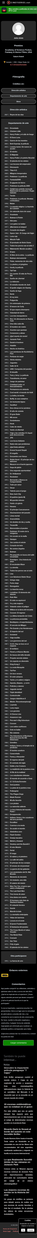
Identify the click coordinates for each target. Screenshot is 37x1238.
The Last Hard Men (17, 891)
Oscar (12, 488)
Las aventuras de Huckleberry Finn (21, 353)
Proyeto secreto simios (19, 658)
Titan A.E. (13, 170)
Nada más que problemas (20, 444)
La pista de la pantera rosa (20, 788)
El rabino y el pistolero (18, 856)
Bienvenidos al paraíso (19, 528)
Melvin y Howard (16, 841)
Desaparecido (15, 814)
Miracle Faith (15, 239)
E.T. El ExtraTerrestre (18, 65)
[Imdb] (5, 975)
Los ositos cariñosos (18, 726)
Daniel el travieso (16, 342)
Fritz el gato (14, 944)
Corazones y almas (17, 333)
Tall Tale (13, 271)
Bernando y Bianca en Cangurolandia (18, 481)
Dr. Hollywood (15, 474)
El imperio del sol (16, 631)
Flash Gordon (15, 835)
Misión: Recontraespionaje (20, 702)
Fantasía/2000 (15, 180)
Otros (18, 101)
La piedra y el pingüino (19, 264)
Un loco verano (16, 674)
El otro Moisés (15, 847)
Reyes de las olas (17, 115)
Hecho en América (17, 349)
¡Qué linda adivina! (17, 447)
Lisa (11, 574)
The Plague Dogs (16, 794)
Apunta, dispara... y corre (19, 683)
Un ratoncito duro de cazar (20, 211)
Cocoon (13, 723)
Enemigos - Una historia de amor (20, 560)
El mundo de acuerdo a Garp (21, 778)
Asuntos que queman (18, 330)
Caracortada (15, 753)
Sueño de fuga (15, 291)
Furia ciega (14, 583)
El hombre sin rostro (18, 327)
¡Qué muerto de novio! (18, 336)
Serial (12, 850)
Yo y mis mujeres (16, 603)
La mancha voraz (16, 589)
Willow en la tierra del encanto (21, 610)
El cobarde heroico (17, 905)
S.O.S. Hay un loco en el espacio (19, 645)
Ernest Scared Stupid (18, 450)
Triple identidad (16, 692)
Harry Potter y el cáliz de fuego (22, 134)
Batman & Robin (16, 218)
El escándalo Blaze (17, 564)
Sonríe (12, 908)
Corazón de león (16, 545)
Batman (13, 552)
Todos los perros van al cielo (21, 571)
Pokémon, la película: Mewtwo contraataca (21, 200)
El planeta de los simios (19, 161)
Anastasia (14, 214)
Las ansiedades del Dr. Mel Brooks (20, 873)
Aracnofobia (15, 519)
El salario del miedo (17, 883)
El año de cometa (16, 411)
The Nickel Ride (16, 935)
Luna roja (13, 236)
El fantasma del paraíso (19, 927)
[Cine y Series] (18, 4)
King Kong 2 (15, 664)
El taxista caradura (17, 750)
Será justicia (15, 785)
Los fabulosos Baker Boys (20, 577)
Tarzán (12, 196)
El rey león (14, 297)
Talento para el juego (18, 491)
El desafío (14, 372)
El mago (13, 853)
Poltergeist (14, 791)
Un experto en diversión (19, 661)
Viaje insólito (15, 638)
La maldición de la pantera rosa (22, 769)
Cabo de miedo (16, 427)
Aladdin (13, 345)
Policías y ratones (17, 686)
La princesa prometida (18, 619)
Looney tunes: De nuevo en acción (21, 148)
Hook (12, 424)
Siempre (13, 539)
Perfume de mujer (17, 356)
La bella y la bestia (17, 396)
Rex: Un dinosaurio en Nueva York (21, 320)
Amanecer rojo (15, 717)
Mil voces (13, 417)
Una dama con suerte (18, 897)
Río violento (14, 733)
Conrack (13, 938)
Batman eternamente (18, 258)
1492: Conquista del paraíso (21, 369)
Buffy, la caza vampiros (19, 399)
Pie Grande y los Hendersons (21, 628)
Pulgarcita (14, 300)
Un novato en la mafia (18, 536)
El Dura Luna (15, 137)
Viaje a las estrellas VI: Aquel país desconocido (21, 434)
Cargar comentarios (18, 1043)
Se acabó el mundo (17, 828)
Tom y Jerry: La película (19, 375)
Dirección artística (19, 90)
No (23, 1230)
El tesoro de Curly (17, 306)
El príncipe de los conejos (20, 863)
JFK (11, 438)
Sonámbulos (15, 420)
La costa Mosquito (17, 667)
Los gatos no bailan (17, 224)
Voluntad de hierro (17, 313)
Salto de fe (14, 366)
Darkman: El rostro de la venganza (19, 532)
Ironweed (13, 635)
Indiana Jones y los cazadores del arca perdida (22, 818)
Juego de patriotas (17, 381)
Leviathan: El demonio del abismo (20, 593)
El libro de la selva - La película (22, 255)
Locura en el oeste (17, 921)
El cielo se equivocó (18, 600)
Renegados (14, 586)
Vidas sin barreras (17, 918)
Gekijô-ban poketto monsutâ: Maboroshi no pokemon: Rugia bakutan (22, 191)
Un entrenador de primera (20, 303)
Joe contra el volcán (18, 542)
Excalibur (13, 822)
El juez (12, 252)
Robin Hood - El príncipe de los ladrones (22, 460)
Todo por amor (15, 485)
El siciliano (14, 649)
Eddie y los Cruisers (18, 766)
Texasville (14, 525)
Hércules (13, 221)
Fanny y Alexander (17, 757)
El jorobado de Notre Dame (20, 242)
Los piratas (14, 803)
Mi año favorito (15, 800)
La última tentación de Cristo (21, 616)
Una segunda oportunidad (20, 470)
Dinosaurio (14, 167)
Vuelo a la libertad (17, 430)
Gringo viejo (14, 580)
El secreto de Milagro (18, 625)
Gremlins (13, 742)
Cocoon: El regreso (17, 613)
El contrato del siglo (17, 763)
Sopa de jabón (15, 467)
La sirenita (14, 567)
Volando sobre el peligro (19, 606)
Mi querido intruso (17, 500)
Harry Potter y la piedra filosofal (22, 158)
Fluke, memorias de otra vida (21, 261)
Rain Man (13, 597)
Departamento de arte (18, 96)
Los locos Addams (17, 441)
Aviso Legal (7, 1231)
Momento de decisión (18, 877)
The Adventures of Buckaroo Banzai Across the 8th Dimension (21, 738)
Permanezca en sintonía (19, 389)
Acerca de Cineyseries (10, 1229)
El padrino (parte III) (17, 497)
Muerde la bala (15, 911)
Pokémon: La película (18, 176)
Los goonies (15, 711)
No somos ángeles (17, 549)
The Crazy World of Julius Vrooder (20, 931)
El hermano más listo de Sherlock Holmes (19, 901)
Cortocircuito (15, 695)
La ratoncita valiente (18, 806)
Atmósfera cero (16, 832)
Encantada (14, 128)
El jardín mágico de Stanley (20, 288)
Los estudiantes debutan (19, 775)
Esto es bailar (15, 730)
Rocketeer (14, 477)
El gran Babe (15, 414)
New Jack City (15, 494)
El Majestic (14, 155)
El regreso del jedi (17, 760)
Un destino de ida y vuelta (20, 522)
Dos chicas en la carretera (20, 408)
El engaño (14, 453)
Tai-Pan (13, 670)
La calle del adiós (16, 860)
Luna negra (14, 708)
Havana (13, 506)
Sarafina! (13, 405)
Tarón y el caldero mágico (20, 680)
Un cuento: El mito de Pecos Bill (21, 274)
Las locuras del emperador (20, 164)
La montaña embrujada (19, 914)
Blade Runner (15, 797)
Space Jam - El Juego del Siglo (22, 233)
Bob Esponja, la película (19, 144)
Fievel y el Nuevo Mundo (19, 652)
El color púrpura (16, 677)
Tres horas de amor (17, 894)
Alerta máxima (15, 360)
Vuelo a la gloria (16, 503)
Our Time (13, 941)
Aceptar (30, 1230)
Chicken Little (15, 131)
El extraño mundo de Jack (20, 285)
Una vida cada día (17, 324)
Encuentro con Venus (18, 456)
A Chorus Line (15, 714)
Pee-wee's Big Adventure (19, 720)
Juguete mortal (16, 689)
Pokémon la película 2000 (20, 186)
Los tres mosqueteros (18, 316)
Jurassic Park (15, 339)
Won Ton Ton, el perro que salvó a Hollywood (20, 887)
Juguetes (13, 363)
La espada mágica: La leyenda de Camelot (22, 207)
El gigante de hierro (17, 183)
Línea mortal (15, 516)
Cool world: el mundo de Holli (21, 392)
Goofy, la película (16, 267)
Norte (12, 294)
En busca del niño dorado (20, 655)
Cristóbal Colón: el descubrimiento (17, 385)
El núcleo (13, 152)
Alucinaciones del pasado (20, 513)
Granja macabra (16, 838)
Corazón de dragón (17, 230)
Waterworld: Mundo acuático (21, 249)
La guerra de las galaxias (19, 869)
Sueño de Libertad (17, 278)
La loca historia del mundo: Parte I (20, 810)
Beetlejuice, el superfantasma (21, 622)
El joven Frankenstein (18, 924)
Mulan (12, 203)
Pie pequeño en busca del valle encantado (22, 556)
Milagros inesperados (18, 173)
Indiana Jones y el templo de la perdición (22, 746)
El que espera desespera (19, 310)
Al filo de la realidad (17, 772)
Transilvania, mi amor (18, 378)
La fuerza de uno (16, 961)
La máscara (14, 282)
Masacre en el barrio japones (21, 464)
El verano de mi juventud (19, 866)
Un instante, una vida (18, 880)
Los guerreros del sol (18, 641)
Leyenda (13, 705)
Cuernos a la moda (17, 825)
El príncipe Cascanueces (19, 510)
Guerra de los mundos (18, 141)
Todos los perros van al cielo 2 (22, 246)
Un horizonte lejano (17, 402)
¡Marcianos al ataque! (18, 227)
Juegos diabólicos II (18, 698)
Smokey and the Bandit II (19, 844)
